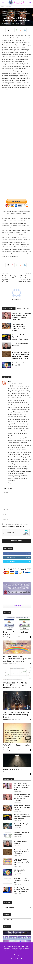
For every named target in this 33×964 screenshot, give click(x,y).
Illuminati (4, 15)
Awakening (8, 6)
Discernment (13, 13)
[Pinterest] (12, 30)
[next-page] (6, 372)
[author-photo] (16, 297)
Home (2, 6)
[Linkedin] (25, 30)
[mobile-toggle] (3, 2)
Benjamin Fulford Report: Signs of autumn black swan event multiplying (20, 337)
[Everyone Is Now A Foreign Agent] (17, 760)
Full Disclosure (26, 13)
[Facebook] (4, 30)
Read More (17, 605)
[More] (29, 30)
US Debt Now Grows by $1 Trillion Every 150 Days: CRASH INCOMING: (9, 279)
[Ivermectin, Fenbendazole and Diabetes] (17, 623)
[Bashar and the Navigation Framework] (7, 826)
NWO (9, 15)
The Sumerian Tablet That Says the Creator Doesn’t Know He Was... (22, 851)
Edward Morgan (7, 637)
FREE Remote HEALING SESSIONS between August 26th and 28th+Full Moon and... (17, 658)
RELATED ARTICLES (8, 308)
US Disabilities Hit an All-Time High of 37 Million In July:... (15, 684)
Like (29, 554)
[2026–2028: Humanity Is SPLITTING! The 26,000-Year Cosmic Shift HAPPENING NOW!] (7, 786)
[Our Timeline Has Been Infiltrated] (6, 346)
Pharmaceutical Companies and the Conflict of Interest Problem (22, 807)
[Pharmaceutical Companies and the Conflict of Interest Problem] (6, 326)
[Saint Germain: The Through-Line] (6, 365)
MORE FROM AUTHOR (23, 308)
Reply (9, 482)
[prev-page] (3, 372)
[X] (8, 30)
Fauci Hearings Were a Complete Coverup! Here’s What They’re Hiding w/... (21, 889)
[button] (30, 2)
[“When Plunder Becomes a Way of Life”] (17, 733)
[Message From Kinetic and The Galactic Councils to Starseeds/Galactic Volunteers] (6, 315)
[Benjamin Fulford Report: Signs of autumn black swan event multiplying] (6, 337)
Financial (20, 13)
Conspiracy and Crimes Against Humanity (18, 11)
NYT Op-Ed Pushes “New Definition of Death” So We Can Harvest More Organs (24, 279)
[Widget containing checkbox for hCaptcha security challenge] (16, 532)
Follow (28, 557)
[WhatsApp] (16, 30)
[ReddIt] (20, 30)
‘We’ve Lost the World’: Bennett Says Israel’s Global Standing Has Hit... (16, 714)
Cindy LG (5, 663)
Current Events (5, 13)
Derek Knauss (7, 23)
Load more (16, 897)
